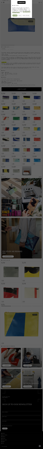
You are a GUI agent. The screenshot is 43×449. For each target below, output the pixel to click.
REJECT (20, 15)
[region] (21, 9)
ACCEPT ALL (15, 15)
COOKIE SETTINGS (26, 15)
